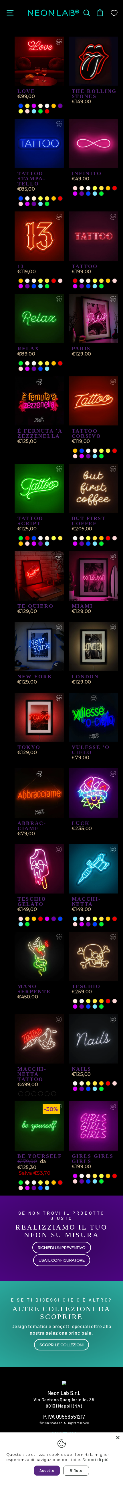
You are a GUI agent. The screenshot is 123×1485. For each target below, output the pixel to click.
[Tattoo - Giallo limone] (95, 281)
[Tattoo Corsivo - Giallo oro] (108, 451)
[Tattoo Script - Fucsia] (34, 543)
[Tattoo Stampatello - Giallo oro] (47, 198)
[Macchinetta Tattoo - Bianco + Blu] (47, 1094)
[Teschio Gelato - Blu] (60, 919)
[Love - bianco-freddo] (47, 106)
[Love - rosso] (47, 111)
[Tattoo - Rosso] (75, 281)
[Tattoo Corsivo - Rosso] (114, 451)
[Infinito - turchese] (95, 193)
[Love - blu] (21, 106)
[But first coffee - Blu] (88, 543)
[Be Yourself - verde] (21, 1182)
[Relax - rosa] (21, 369)
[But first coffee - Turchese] (95, 543)
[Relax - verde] (21, 363)
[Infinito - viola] (82, 193)
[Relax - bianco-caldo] (27, 363)
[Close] (118, 1437)
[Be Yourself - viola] (34, 1188)
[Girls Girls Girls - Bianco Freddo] (82, 1176)
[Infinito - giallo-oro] (101, 188)
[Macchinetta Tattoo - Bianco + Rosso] (21, 1094)
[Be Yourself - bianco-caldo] (27, 1182)
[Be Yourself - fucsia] (27, 1188)
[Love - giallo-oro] (27, 106)
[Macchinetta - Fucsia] (82, 924)
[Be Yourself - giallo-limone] (40, 1182)
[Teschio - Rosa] (114, 1001)
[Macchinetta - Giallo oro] (101, 919)
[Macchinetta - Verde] (101, 924)
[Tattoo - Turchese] (95, 286)
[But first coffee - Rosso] (108, 538)
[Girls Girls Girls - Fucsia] (75, 1176)
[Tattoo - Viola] (82, 286)
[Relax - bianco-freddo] (34, 363)
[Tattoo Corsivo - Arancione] (75, 451)
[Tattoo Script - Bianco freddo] (40, 538)
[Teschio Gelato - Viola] (53, 919)
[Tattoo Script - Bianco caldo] (47, 538)
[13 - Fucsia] (21, 286)
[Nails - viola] (82, 1089)
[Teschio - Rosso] (108, 1001)
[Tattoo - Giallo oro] (101, 281)
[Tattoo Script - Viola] (40, 543)
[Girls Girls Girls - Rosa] (75, 1181)
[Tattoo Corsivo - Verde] (101, 456)
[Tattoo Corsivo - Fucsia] (82, 456)
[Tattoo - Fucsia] (75, 286)
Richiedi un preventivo (62, 1247)
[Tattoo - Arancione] (108, 281)
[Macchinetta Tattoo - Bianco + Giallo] (40, 1094)
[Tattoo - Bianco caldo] (88, 281)
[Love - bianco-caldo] (40, 106)
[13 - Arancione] (21, 281)
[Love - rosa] (27, 111)
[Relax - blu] (40, 369)
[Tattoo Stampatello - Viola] (34, 204)
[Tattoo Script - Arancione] (21, 543)
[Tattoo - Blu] (88, 286)
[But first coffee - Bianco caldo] (82, 538)
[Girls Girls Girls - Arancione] (108, 1176)
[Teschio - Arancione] (101, 1001)
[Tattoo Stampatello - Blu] (21, 198)
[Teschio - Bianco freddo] (82, 1001)
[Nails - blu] (88, 1089)
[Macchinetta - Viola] (88, 924)
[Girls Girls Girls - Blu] (88, 1181)
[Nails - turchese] (95, 1089)
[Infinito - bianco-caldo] (82, 188)
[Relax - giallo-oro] (47, 363)
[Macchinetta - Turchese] (75, 919)
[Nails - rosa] (114, 1083)
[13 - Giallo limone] (40, 281)
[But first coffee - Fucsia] (75, 543)
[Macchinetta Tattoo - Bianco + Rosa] (27, 1094)
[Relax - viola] (34, 369)
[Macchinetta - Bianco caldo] (88, 919)
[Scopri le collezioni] (61, 1324)
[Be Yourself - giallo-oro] (47, 1182)
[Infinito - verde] (101, 193)
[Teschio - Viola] (82, 1006)
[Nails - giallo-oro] (95, 1083)
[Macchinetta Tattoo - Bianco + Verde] (53, 1094)
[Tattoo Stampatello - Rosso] (60, 198)
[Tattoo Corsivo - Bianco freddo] (88, 451)
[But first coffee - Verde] (101, 543)
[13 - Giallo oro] (47, 281)
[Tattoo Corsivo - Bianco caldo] (95, 451)
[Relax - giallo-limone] (40, 363)
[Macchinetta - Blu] (95, 924)
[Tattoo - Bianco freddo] (82, 281)
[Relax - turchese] (47, 369)
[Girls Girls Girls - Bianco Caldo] (88, 1176)
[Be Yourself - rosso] (60, 1182)
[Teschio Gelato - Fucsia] (47, 919)
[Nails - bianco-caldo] (82, 1083)
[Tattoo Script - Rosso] (27, 538)
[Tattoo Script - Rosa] (27, 543)
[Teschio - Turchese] (95, 1006)
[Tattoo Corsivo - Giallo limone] (101, 451)
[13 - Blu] (34, 286)
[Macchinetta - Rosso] (114, 919)
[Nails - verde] (101, 1089)
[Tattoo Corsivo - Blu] (82, 451)
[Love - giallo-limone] (21, 111)
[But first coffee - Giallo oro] (95, 538)
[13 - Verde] (47, 286)
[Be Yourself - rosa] (21, 1188)
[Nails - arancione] (101, 1083)
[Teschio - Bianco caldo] (75, 1001)
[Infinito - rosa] (75, 188)
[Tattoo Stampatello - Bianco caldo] (34, 198)
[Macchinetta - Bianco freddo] (82, 919)
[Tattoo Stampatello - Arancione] (53, 198)
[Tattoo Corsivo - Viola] (88, 456)
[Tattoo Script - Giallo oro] (60, 538)
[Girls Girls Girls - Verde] (101, 1181)
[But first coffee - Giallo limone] (88, 538)
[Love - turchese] (34, 111)
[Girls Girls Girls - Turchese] (95, 1181)
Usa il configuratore (62, 1260)
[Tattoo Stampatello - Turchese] (40, 204)
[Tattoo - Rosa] (114, 281)
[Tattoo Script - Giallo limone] (53, 538)
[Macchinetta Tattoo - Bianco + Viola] (34, 1094)
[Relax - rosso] (60, 363)
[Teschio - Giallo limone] (88, 1001)
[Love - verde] (40, 111)
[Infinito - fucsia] (75, 193)
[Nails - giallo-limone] (88, 1083)
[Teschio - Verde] (101, 1006)
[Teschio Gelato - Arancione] (34, 919)
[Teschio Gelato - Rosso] (40, 919)
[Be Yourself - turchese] (47, 1188)
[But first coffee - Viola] (82, 543)
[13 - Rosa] (60, 281)
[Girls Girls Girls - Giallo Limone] (101, 1176)
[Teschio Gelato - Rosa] (21, 919)
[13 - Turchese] (40, 286)
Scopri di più (95, 1459)
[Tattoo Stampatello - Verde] (47, 204)
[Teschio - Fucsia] (75, 1006)
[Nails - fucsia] (75, 1089)
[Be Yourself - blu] (40, 1188)
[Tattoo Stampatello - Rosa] (21, 204)
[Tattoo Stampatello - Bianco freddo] (27, 198)
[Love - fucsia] (34, 106)
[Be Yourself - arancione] (53, 1182)
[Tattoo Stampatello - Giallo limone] (40, 198)
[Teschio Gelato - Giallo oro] (27, 919)
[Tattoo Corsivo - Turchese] (95, 456)
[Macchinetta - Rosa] (75, 924)
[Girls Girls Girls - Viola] (82, 1181)
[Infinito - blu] (88, 193)
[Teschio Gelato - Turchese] (21, 924)
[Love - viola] (60, 106)
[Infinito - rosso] (114, 188)
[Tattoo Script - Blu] (34, 538)
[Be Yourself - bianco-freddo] (34, 1182)
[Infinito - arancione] (108, 188)
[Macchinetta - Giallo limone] (95, 919)
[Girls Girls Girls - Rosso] (114, 1176)
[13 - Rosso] (53, 281)
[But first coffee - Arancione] (101, 538)
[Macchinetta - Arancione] (108, 919)
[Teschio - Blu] (88, 1006)
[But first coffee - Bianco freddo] (75, 538)
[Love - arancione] (53, 106)
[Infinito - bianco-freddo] (88, 188)
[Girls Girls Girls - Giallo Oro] (95, 1176)
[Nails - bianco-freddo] (75, 1083)
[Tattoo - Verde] (101, 286)
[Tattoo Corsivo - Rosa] (75, 456)
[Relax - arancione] (53, 363)
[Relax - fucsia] (27, 369)
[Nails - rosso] (108, 1083)
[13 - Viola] (27, 286)
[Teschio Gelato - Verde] (27, 924)
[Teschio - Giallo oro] (95, 1001)
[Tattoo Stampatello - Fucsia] (27, 204)
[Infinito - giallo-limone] (95, 188)
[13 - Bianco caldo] (34, 281)
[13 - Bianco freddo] (27, 281)
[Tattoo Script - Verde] (21, 538)
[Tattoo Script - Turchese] (47, 543)
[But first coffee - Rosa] (114, 538)
